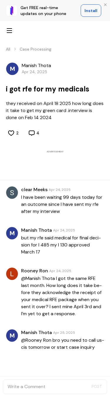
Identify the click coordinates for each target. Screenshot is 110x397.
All (8, 49)
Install (90, 10)
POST (97, 386)
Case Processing (35, 49)
